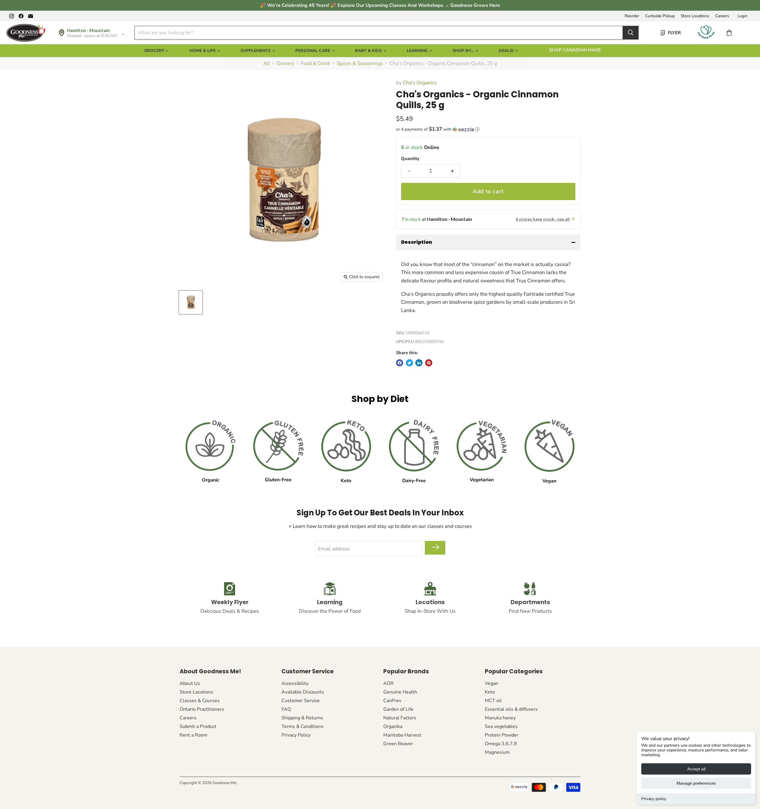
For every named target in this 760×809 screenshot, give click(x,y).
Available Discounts (302, 692)
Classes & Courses (200, 700)
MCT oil (493, 700)
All (266, 64)
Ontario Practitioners (202, 709)
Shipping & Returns (302, 718)
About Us (190, 683)
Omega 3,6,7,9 (501, 743)
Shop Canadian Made (575, 50)
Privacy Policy (296, 735)
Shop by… (463, 50)
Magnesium (497, 752)
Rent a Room (194, 735)
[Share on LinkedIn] (418, 362)
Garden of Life (398, 709)
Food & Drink (315, 64)
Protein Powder (501, 735)
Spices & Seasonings (360, 64)
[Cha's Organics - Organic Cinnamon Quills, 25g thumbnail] (190, 302)
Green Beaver (398, 743)
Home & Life (203, 50)
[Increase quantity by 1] (452, 171)
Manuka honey (500, 718)
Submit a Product (198, 726)
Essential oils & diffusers (511, 709)
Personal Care (313, 50)
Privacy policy (653, 799)
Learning (418, 50)
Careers (722, 16)
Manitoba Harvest (402, 735)
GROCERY (155, 50)
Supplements (256, 50)
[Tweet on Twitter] (409, 362)
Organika (392, 726)
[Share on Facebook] (399, 362)
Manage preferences (696, 783)
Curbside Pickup (660, 16)
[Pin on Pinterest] (428, 362)
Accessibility (294, 683)
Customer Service (300, 700)
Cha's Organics (420, 82)
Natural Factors (399, 718)
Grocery (285, 64)
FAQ (286, 709)
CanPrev (392, 700)
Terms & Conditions (302, 726)
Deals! (506, 50)
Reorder (632, 16)
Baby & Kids (369, 50)
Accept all (696, 769)
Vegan (491, 683)
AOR (388, 683)
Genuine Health (400, 692)
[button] (488, 129)
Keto (490, 692)
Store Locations (695, 16)
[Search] (631, 32)
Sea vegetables (501, 726)
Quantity (410, 158)
